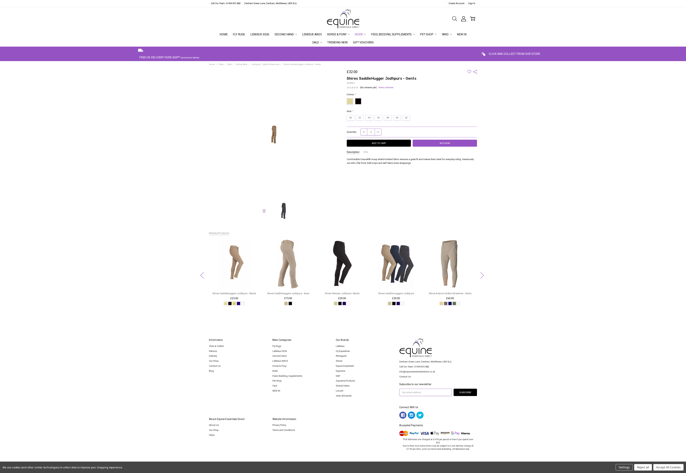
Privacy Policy (279, 425)
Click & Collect (216, 346)
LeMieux (340, 346)
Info (366, 152)
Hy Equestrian (343, 351)
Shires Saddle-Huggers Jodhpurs (396, 293)
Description (353, 152)
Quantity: (352, 132)
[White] (243, 303)
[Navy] (238, 303)
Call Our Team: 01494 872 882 (226, 3)
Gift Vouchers (363, 42)
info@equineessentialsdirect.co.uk (417, 371)
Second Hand (284, 34)
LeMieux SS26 (259, 34)
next (482, 275)
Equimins (340, 371)
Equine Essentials (345, 366)
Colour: (351, 94)
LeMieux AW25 (312, 34)
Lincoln (339, 390)
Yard (445, 34)
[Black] (230, 303)
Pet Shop (427, 34)
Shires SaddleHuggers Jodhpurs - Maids (234, 293)
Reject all (643, 467)
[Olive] (454, 303)
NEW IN (461, 34)
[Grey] (446, 303)
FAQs (212, 435)
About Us (214, 425)
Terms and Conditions (283, 430)
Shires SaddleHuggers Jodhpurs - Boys (288, 293)
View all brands (344, 395)
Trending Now (337, 42)
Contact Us (214, 366)
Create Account (456, 3)
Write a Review (386, 87)
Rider (359, 34)
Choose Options (234, 282)
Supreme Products (345, 380)
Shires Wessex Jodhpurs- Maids (342, 293)
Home (223, 34)
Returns (213, 351)
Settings (624, 467)
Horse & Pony (337, 34)
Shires (339, 361)
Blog (211, 371)
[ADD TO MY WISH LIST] (253, 250)
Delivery (213, 356)
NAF (338, 376)
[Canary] (234, 303)
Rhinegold (341, 356)
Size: (350, 111)
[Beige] (226, 303)
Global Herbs (342, 385)
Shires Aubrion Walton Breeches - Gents (450, 293)
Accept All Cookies (668, 467)
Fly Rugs (239, 34)
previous (202, 275)
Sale (316, 42)
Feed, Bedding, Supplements (391, 34)
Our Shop (214, 361)
